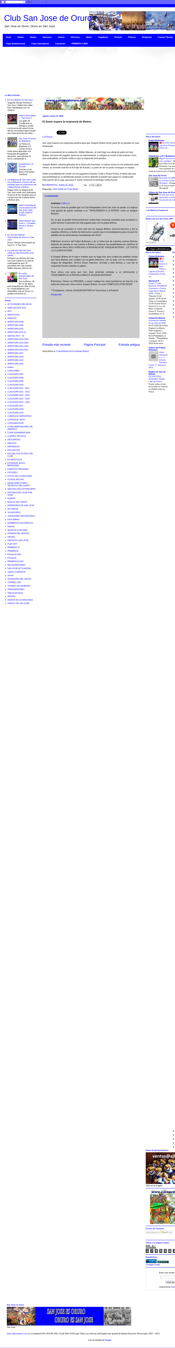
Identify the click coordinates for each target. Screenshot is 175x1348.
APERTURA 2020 (15, 364)
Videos (20, 37)
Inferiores (75, 37)
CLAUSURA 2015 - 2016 (18, 402)
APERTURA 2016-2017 (17, 350)
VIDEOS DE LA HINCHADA (20, 600)
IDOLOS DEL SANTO (17, 502)
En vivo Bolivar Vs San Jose (20, 100)
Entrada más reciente (56, 344)
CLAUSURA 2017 (15, 405)
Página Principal (94, 344)
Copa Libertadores (40, 43)
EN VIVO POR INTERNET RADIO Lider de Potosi (157, 379)
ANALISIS (12, 318)
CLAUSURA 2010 (15, 384)
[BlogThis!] (92, 185)
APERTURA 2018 (15, 357)
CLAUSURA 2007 (15, 374)
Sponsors (47, 37)
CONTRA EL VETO (16, 419)
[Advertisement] (85, 70)
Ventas (33, 37)
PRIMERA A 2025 (80, 43)
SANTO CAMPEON (16, 572)
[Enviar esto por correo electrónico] (90, 185)
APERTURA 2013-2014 (17, 339)
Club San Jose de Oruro (48, 18)
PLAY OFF (12, 544)
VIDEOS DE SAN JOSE (18, 603)
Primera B (11, 558)
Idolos (89, 37)
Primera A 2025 (14, 554)
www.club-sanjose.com (17, 1333)
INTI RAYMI (12, 509)
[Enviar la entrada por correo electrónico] (85, 185)
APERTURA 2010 (15, 329)
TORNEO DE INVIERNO (18, 586)
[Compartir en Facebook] (98, 185)
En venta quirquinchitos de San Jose (26, 276)
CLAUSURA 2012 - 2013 (18, 391)
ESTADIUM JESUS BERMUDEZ (16, 464)
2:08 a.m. (65, 203)
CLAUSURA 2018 (15, 409)
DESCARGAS (13, 439)
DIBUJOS (11, 443)
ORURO (11, 537)
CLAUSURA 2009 (15, 381)
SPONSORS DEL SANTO (19, 579)
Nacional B (154, 281)
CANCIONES (13, 371)
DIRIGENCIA (13, 446)
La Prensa (47, 137)
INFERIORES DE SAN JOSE (20, 505)
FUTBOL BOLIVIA (15, 479)
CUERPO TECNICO (16, 436)
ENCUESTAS (13, 450)
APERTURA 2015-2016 (17, 346)
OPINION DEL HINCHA (18, 533)
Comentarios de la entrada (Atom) (72, 351)
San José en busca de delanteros (27, 139)
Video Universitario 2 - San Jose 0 (27, 116)
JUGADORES (13, 512)
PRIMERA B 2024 (15, 561)
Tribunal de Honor (15, 593)
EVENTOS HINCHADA (18, 469)
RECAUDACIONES (16, 565)
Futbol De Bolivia (157, 318)
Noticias (11, 526)
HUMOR (11, 498)
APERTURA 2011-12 (16, 332)
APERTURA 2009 (15, 325)
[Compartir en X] (95, 185)
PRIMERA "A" (13, 547)
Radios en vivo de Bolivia (157, 373)
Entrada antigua (129, 344)
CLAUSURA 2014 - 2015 (18, 398)
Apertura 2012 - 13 (15, 336)
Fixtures (132, 37)
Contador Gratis (153, 1265)
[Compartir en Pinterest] (100, 185)
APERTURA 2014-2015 (17, 343)
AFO (9, 311)
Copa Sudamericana (15, 43)
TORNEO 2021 (14, 582)
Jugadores (103, 37)
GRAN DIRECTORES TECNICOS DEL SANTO (18, 484)
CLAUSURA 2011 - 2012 (18, 388)
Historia (118, 37)
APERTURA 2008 (15, 322)
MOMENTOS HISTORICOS (20, 523)
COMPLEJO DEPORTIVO (19, 416)
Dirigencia (147, 37)
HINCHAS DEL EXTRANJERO (21, 489)
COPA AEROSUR (15, 423)
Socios (61, 37)
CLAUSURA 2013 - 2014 (18, 395)
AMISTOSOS (13, 315)
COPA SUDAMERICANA (18, 432)
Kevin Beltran (13, 519)
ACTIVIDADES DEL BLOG (19, 304)
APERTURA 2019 (15, 360)
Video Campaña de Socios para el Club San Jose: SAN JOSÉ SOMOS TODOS (27, 210)
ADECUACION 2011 (16, 308)
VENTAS (11, 596)
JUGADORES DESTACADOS (21, 516)
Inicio (8, 37)
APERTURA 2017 (15, 353)
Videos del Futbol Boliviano (157, 348)
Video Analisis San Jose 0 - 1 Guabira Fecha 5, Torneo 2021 (27, 224)
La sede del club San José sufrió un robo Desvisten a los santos (20, 252)
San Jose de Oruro (158, 175)
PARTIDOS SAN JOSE (18, 540)
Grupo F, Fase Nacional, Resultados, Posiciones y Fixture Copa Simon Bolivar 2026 (158, 288)
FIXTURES (12, 472)
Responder (56, 294)
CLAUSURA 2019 (15, 412)
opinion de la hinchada (17, 530)
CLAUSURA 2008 (15, 378)
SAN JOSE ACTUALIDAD (65, 189)
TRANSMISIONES (15, 589)
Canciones (60, 43)
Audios (10, 367)
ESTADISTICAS (14, 459)
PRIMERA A (12, 551)
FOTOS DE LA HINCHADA (19, 476)
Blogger (108, 1340)
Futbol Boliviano (156, 140)
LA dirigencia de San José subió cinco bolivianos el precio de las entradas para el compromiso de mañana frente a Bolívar (21, 183)
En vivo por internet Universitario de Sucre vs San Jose (20, 237)
